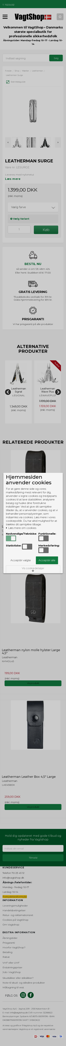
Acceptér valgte (20, 560)
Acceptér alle (47, 560)
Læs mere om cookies (21, 528)
